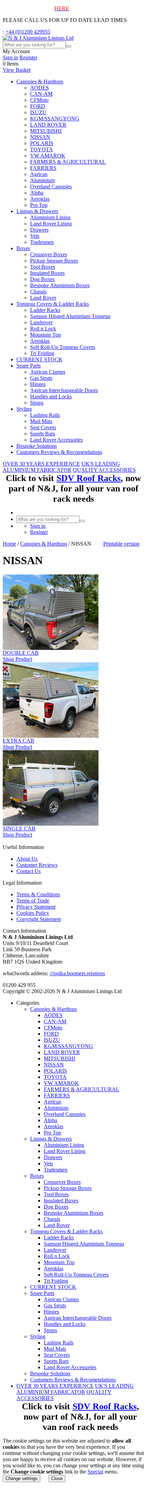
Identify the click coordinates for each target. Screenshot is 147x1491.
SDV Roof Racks (88, 478)
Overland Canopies (51, 186)
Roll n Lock (43, 328)
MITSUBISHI (46, 131)
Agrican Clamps (47, 372)
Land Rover (43, 298)
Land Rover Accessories (56, 440)
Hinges (37, 384)
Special (95, 1472)
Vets (34, 236)
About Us (27, 859)
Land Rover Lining (51, 223)
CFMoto (39, 100)
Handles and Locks (51, 396)
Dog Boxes (42, 279)
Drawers (39, 230)
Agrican (39, 174)
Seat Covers (43, 427)
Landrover (41, 322)
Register (28, 57)
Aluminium (42, 180)
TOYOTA (41, 149)
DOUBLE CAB (21, 653)
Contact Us (28, 871)
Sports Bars (42, 433)
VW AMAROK (47, 156)
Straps (36, 403)
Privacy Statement (35, 907)
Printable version (121, 544)
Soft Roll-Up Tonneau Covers (62, 347)
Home (9, 544)
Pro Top (39, 205)
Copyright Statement (38, 919)
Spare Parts (28, 366)
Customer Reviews (36, 865)
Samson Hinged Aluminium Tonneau (70, 316)
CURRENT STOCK (39, 359)
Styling (24, 409)
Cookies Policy (32, 913)
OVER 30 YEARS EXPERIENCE (41, 464)
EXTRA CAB (18, 741)
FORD (37, 106)
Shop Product (17, 659)
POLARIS (41, 143)
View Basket (16, 70)
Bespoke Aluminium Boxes (60, 285)
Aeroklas (40, 199)
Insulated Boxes (47, 273)
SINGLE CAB (19, 828)
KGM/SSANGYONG (54, 118)
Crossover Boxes (48, 254)
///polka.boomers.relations (77, 973)
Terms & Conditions (38, 894)
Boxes (23, 248)
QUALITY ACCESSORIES (104, 470)
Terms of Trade (32, 901)
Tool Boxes (42, 267)
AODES (39, 88)
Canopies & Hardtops (39, 81)
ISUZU (38, 112)
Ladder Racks (45, 310)
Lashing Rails (45, 415)
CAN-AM (41, 94)
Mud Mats (41, 421)
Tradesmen (42, 242)
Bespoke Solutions (36, 446)
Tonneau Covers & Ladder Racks (52, 304)
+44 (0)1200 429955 (27, 32)
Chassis (38, 291)
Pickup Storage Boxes (54, 261)
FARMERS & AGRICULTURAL (68, 162)
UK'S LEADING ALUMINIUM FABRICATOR (61, 467)
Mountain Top (45, 335)
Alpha (36, 193)
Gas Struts (41, 378)
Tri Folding (42, 353)
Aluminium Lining (50, 217)
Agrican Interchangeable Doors (64, 390)
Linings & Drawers (37, 211)
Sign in (10, 57)
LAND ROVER (48, 125)
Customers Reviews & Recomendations (59, 452)
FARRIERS (43, 168)
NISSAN (40, 137)
